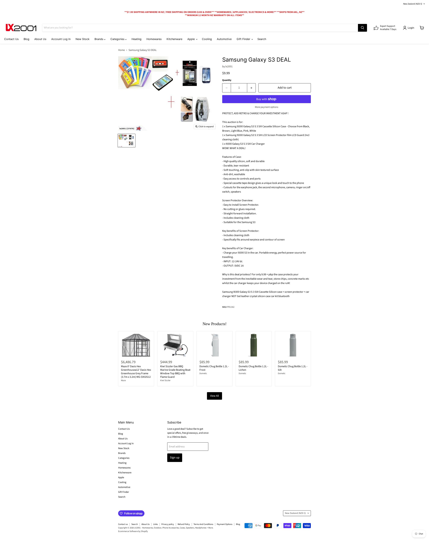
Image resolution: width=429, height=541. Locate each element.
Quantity (226, 80)
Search (261, 39)
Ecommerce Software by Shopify (133, 531)
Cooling (207, 39)
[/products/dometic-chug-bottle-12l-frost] (214, 345)
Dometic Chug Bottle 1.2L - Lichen (253, 368)
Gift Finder (244, 39)
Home (121, 50)
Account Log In (61, 39)
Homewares (154, 39)
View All (214, 396)
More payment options (266, 107)
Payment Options (224, 524)
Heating (136, 39)
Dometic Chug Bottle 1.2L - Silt (292, 368)
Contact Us (11, 39)
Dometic (203, 373)
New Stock (82, 39)
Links (155, 524)
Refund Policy (184, 524)
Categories (117, 39)
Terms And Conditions (203, 524)
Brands (99, 39)
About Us (40, 39)
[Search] (362, 28)
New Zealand (412, 3)
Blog (26, 39)
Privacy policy (167, 524)
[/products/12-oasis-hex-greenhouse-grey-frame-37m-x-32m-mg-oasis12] (136, 345)
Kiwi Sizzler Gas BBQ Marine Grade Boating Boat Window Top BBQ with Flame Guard (175, 372)
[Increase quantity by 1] (251, 87)
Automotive (224, 39)
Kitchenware (174, 39)
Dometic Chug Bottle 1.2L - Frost (214, 368)
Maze (123, 380)
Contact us (123, 524)
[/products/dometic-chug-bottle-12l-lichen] (254, 345)
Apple (191, 39)
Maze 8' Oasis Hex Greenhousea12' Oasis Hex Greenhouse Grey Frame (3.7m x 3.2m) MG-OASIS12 (136, 372)
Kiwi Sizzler (165, 380)
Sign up (174, 457)
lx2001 (229, 66)
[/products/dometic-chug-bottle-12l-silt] (293, 345)
